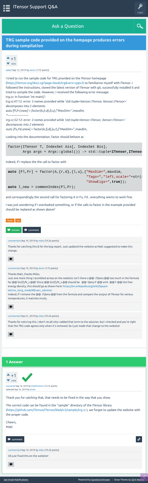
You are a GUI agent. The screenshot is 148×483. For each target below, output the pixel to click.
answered (10, 386)
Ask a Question (68, 26)
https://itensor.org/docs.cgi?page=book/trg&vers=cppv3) (45, 83)
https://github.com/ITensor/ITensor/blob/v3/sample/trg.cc (46, 410)
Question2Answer (100, 479)
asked (9, 70)
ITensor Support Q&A (35, 6)
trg (18, 220)
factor (10, 220)
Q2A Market (137, 479)
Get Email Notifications (16, 480)
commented (14, 240)
